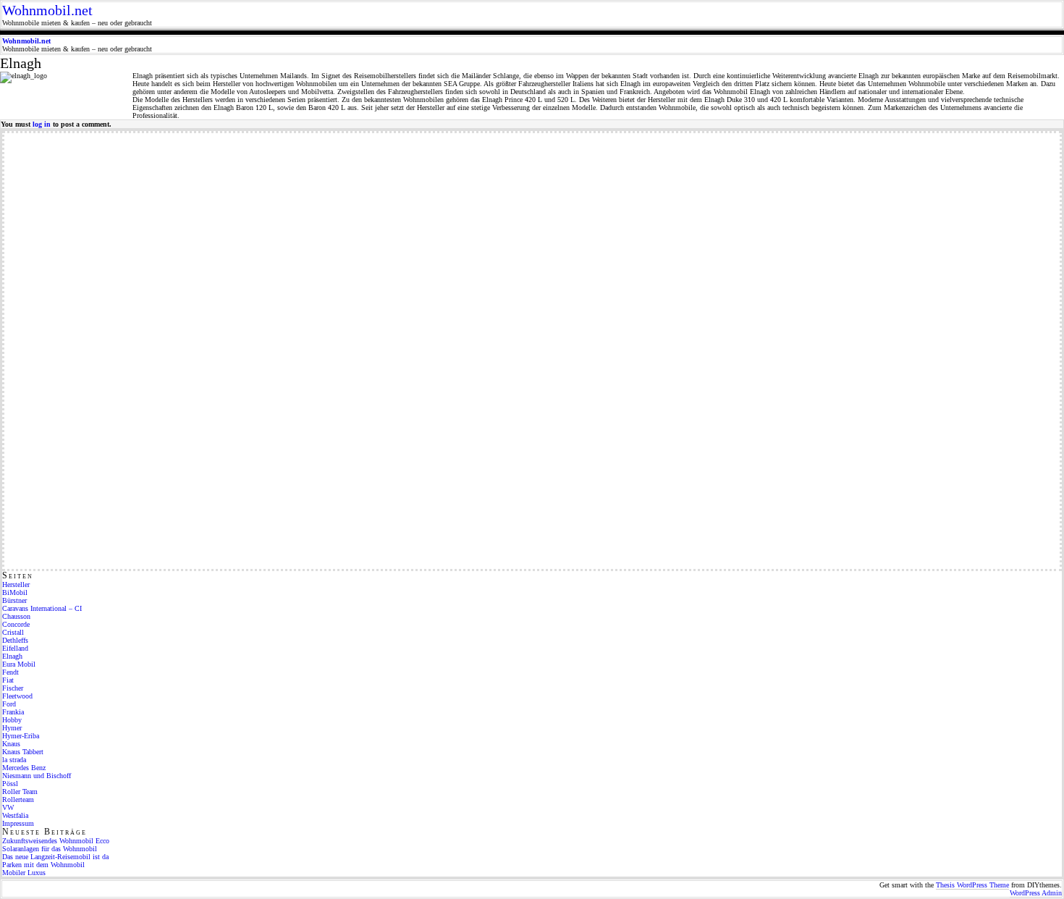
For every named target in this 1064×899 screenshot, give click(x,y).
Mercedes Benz (24, 768)
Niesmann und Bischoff (36, 776)
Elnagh (12, 656)
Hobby (12, 720)
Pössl (10, 784)
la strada (14, 760)
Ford (9, 704)
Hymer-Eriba (20, 736)
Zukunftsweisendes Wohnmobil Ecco (55, 841)
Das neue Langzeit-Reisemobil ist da (55, 857)
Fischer (12, 688)
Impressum (18, 823)
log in (42, 124)
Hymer (12, 728)
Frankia (13, 712)
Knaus (11, 744)
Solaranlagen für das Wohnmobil (49, 849)
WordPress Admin (1036, 893)
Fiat (8, 680)
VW (8, 807)
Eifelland (15, 648)
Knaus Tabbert (22, 752)
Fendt (10, 672)
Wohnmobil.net (47, 10)
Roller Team (20, 791)
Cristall (13, 632)
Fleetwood (17, 696)
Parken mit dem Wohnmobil (43, 865)
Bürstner (14, 600)
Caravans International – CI (42, 608)
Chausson (16, 616)
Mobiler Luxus (24, 873)
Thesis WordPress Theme (972, 885)
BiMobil (15, 592)
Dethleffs (15, 640)
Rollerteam (18, 799)
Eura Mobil (18, 664)
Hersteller (16, 584)
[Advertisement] (62, 350)
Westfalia (15, 815)
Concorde (16, 624)
